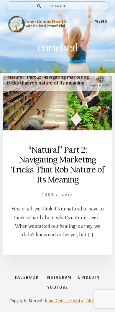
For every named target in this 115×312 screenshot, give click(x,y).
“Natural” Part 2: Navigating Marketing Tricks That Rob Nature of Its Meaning (57, 165)
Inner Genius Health (64, 300)
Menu (101, 21)
